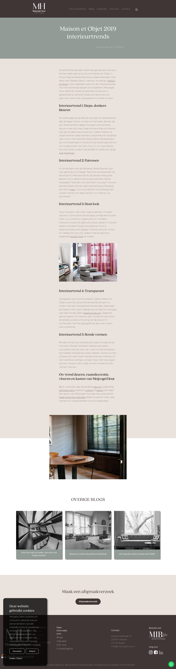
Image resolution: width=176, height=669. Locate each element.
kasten (99, 390)
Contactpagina (65, 648)
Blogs (91, 9)
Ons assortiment (77, 9)
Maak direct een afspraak (72, 397)
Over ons (114, 9)
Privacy (19, 658)
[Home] (39, 8)
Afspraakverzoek (88, 601)
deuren (98, 387)
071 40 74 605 (118, 643)
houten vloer (76, 236)
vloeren (89, 390)
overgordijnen (66, 153)
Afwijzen (32, 651)
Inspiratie (102, 9)
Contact (126, 9)
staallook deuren (92, 313)
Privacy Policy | (103, 665)
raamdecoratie (67, 390)
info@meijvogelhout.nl (123, 646)
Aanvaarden (17, 651)
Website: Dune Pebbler (123, 665)
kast (73, 189)
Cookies (12, 658)
